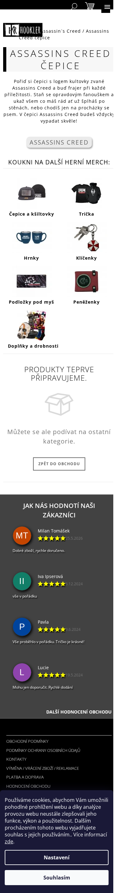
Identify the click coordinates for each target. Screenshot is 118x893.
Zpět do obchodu (59, 463)
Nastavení (57, 857)
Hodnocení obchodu (28, 786)
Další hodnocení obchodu (79, 712)
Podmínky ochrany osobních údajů (43, 750)
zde (9, 841)
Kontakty (16, 759)
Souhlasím (56, 877)
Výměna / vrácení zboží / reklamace (42, 768)
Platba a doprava (25, 777)
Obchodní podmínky (27, 741)
